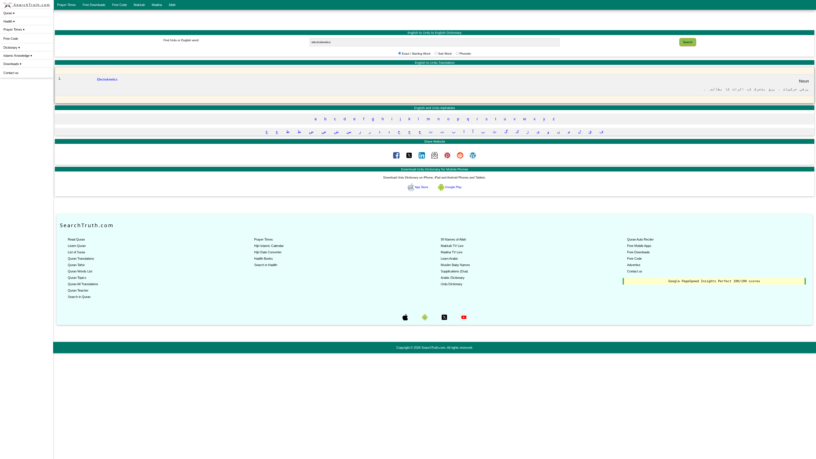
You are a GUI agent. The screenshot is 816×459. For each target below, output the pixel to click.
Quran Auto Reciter (640, 239)
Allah (172, 5)
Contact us (10, 73)
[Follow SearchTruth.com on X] (444, 317)
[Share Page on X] (409, 155)
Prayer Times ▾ (14, 29)
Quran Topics (77, 277)
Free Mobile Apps (639, 246)
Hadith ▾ (9, 21)
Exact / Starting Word (416, 53)
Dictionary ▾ (11, 47)
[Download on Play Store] (425, 317)
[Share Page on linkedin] (422, 155)
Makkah (139, 5)
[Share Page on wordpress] (473, 155)
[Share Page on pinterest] (447, 155)
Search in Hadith (265, 265)
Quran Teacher (78, 290)
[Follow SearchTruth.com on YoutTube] (464, 317)
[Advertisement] (435, 19)
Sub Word (445, 53)
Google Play (453, 187)
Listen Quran (77, 246)
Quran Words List (80, 271)
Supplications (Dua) (454, 271)
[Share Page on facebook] (396, 155)
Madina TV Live (451, 252)
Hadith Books (263, 258)
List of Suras (76, 252)
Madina (157, 5)
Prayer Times (66, 5)
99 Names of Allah (453, 239)
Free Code (119, 5)
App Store (421, 187)
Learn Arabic (449, 258)
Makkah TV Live (452, 246)
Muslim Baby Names (455, 265)
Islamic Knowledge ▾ (17, 55)
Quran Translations (81, 258)
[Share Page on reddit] (460, 155)
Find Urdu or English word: (181, 40)
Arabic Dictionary (453, 277)
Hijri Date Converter (268, 252)
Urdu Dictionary (451, 284)
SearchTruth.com (31, 5)
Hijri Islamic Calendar (269, 246)
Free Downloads (94, 5)
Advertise (633, 265)
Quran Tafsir (76, 265)
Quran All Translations (83, 284)
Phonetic (465, 53)
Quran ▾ (9, 13)
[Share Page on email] (435, 155)
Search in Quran (79, 297)
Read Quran (76, 239)
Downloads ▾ (12, 64)
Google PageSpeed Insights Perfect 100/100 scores (714, 281)
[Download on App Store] (405, 317)
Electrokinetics (107, 79)
